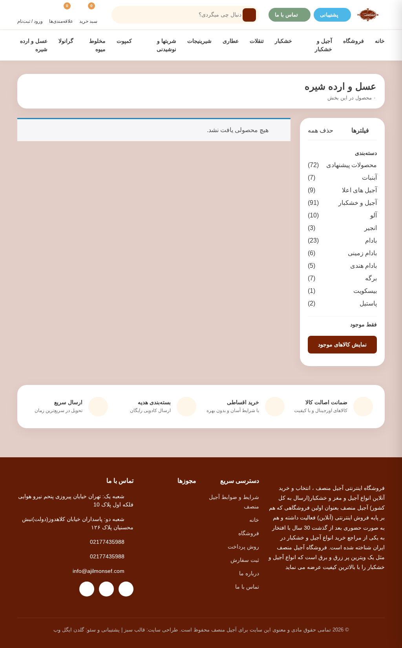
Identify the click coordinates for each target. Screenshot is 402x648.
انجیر (342, 228)
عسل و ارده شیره (34, 45)
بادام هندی (342, 265)
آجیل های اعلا (342, 190)
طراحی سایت (163, 630)
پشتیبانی (329, 15)
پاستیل (342, 303)
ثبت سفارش (244, 560)
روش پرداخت (243, 546)
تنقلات (257, 41)
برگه (342, 278)
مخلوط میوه (97, 45)
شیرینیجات (199, 41)
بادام (342, 240)
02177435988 (107, 542)
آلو (342, 215)
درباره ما (249, 573)
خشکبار (283, 41)
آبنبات (342, 177)
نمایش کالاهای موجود (342, 344)
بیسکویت (342, 290)
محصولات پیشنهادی (342, 165)
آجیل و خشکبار (322, 45)
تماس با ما (286, 15)
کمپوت (124, 41)
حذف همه (320, 130)
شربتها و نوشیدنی (165, 45)
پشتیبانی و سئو (103, 630)
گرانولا (65, 41)
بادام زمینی (342, 253)
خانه (380, 41)
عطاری (231, 41)
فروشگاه (353, 41)
